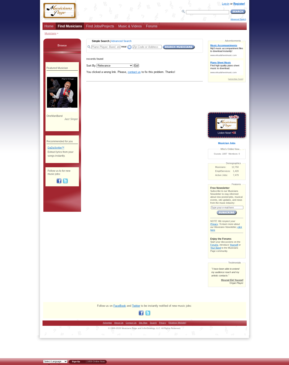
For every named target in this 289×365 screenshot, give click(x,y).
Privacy (214, 224)
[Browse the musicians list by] (62, 50)
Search (153, 323)
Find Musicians (70, 26)
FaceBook (119, 305)
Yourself (234, 245)
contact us (134, 72)
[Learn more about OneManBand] (62, 111)
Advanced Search (238, 19)
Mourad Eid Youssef (232, 280)
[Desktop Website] (177, 323)
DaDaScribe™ (56, 147)
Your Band (215, 248)
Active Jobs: (221, 175)
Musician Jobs (226, 143)
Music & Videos (130, 26)
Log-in (225, 3)
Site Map (143, 323)
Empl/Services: (223, 171)
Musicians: (220, 167)
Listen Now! (225, 132)
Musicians (50, 33)
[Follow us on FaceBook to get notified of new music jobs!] (59, 182)
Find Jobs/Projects (100, 26)
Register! (239, 3)
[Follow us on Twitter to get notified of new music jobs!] (65, 182)
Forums (151, 26)
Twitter (136, 305)
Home (49, 26)
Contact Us (131, 323)
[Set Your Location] (129, 46)
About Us (118, 323)
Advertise (107, 323)
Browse (62, 45)
